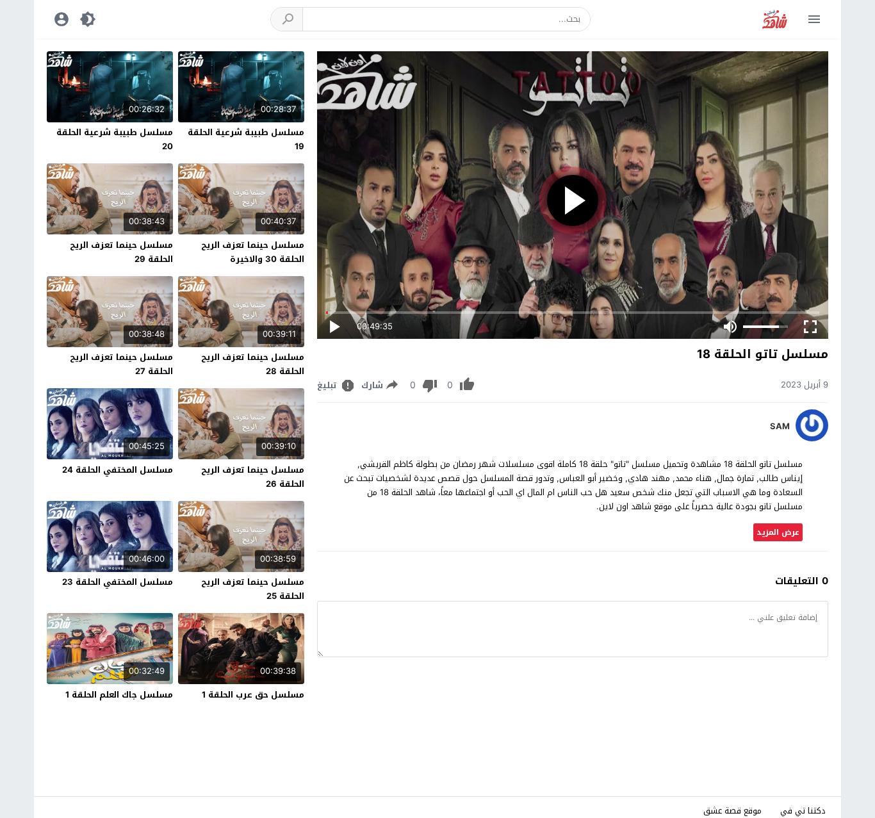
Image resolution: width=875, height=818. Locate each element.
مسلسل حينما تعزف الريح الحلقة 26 (252, 477)
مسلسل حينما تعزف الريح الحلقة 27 (121, 364)
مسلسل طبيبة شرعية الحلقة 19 (246, 139)
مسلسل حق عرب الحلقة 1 (253, 695)
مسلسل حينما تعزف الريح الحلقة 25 (252, 589)
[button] (287, 19)
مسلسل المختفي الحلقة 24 (117, 470)
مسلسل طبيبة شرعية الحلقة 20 (114, 139)
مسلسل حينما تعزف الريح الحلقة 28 (252, 364)
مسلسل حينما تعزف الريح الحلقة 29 (121, 252)
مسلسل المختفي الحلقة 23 (117, 582)
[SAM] (812, 438)
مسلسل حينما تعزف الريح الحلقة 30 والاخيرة (252, 252)
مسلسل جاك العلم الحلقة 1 (119, 695)
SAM (780, 426)
